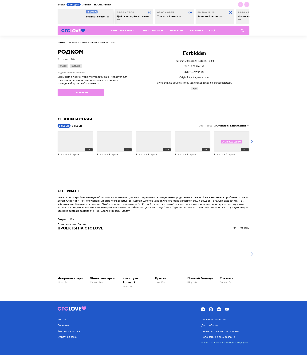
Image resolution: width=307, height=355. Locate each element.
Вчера (61, 4)
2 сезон (64, 126)
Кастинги (196, 30)
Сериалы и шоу (152, 30)
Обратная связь (67, 337)
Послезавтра (102, 4)
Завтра (86, 4)
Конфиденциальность (215, 319)
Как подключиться (69, 331)
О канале (63, 325)
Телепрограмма (122, 30)
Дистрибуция (209, 325)
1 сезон (77, 126)
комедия (76, 66)
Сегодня (73, 4)
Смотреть (81, 92)
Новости (176, 30)
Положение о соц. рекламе (218, 337)
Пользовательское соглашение (220, 331)
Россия (63, 66)
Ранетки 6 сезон (98, 16)
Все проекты (241, 228)
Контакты (63, 319)
